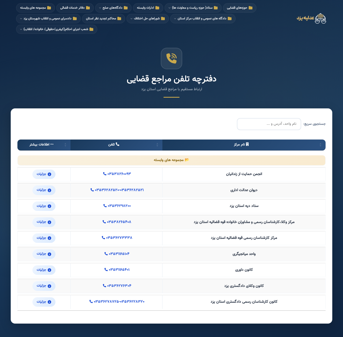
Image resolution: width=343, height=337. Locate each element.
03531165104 (118, 254)
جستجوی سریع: (314, 124)
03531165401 (118, 270)
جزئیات (41, 174)
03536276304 (118, 286)
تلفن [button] (111, 144)
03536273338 (118, 238)
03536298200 (119, 206)
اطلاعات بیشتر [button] (39, 144)
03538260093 (118, 174)
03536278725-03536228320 (118, 302)
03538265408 (118, 222)
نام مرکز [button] (239, 144)
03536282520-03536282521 (119, 190)
